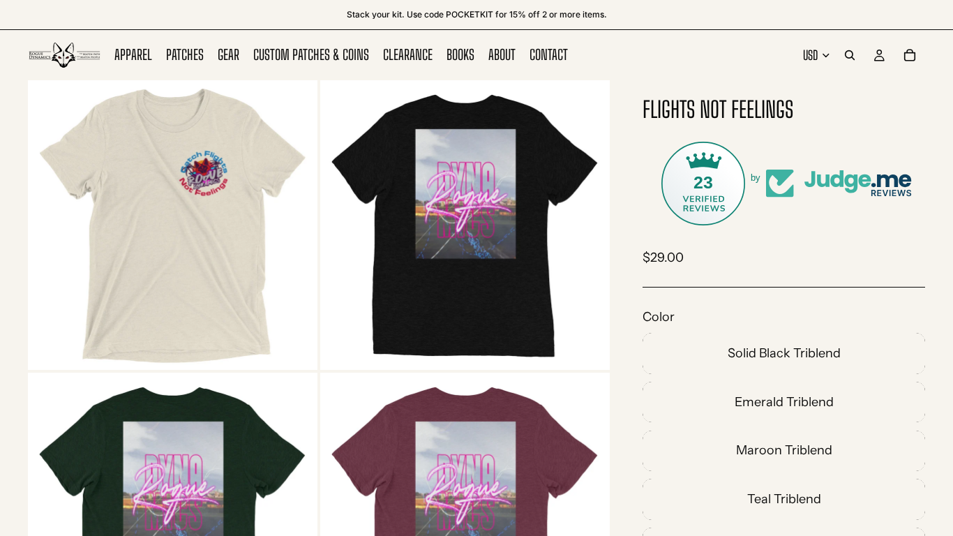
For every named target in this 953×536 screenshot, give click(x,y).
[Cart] (909, 55)
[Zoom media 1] (172, 225)
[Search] (849, 55)
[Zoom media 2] (465, 225)
